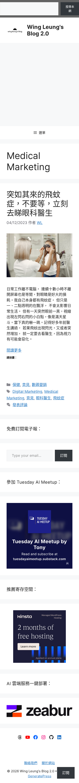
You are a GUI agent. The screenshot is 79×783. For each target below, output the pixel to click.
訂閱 (63, 455)
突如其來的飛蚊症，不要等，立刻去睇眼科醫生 (37, 203)
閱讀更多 (14, 350)
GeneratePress (39, 776)
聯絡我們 (30, 763)
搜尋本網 (70, 9)
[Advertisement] (39, 84)
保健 (16, 385)
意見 (26, 385)
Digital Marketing (27, 391)
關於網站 (48, 763)
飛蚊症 (58, 398)
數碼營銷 (39, 385)
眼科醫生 (43, 398)
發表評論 (20, 405)
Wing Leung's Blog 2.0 (45, 30)
